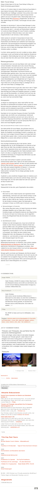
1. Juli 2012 (7, 264)
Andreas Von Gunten (23, 414)
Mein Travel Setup (7, 2)
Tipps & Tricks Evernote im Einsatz (27, 445)
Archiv (8, 378)
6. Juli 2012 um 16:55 (10, 309)
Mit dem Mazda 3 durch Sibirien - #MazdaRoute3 (15, 441)
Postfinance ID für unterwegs (9, 461)
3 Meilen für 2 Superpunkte (8, 464)
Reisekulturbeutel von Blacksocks (10, 244)
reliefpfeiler (19, 421)
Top (35, 488)
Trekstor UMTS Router (7, 163)
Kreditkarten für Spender (8, 459)
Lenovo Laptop (18, 165)
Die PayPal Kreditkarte (23, 459)
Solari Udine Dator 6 (6, 416)
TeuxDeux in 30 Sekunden (8, 445)
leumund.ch (16, 18)
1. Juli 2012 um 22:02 (15, 277)
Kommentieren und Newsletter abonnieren (13, 450)
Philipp (14, 402)
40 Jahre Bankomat (25, 461)
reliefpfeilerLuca (15, 427)
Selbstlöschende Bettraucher (9, 455)
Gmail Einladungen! (6, 469)
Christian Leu (21, 411)
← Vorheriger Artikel (19, 370)
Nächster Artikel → (32, 370)
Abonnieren (14, 378)
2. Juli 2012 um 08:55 (16, 290)
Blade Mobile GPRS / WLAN (26, 464)
